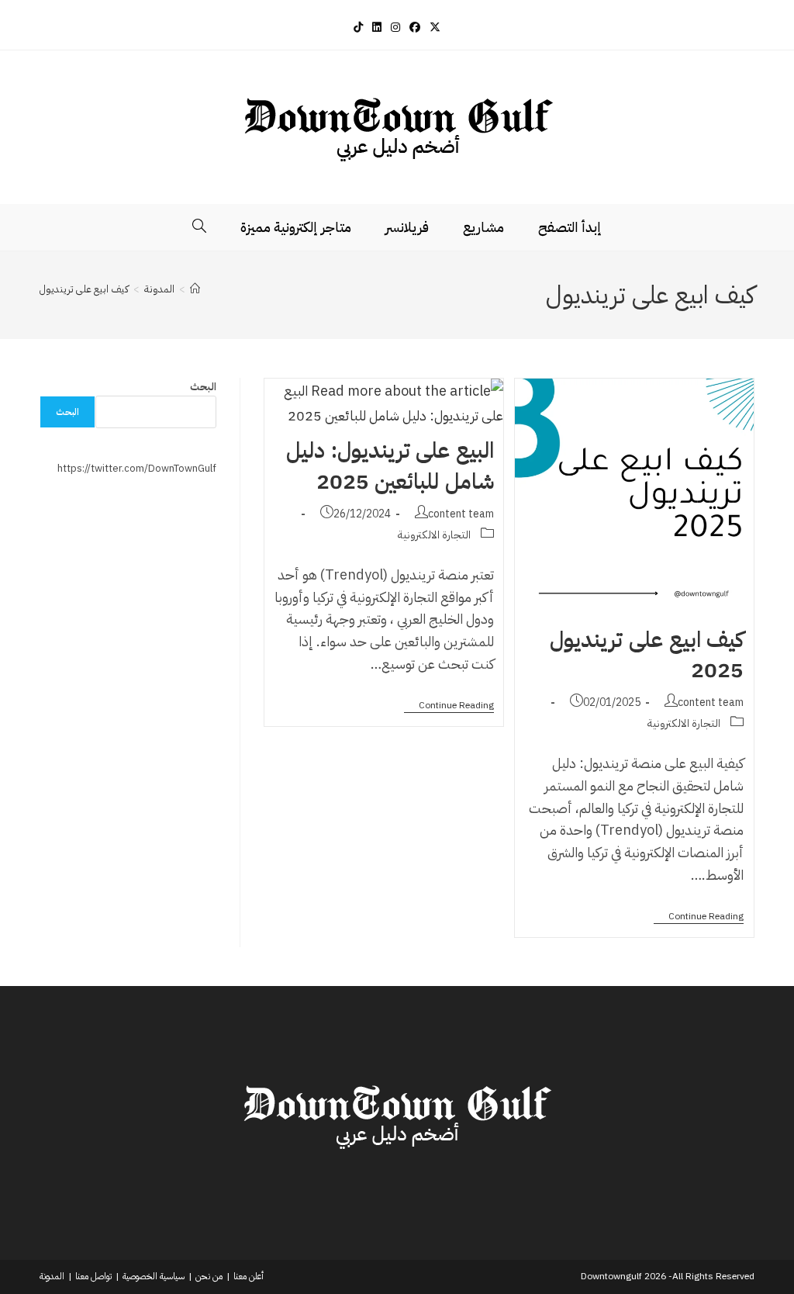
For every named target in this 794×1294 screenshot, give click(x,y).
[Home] (195, 289)
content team (711, 702)
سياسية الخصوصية (154, 1276)
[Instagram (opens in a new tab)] (395, 27)
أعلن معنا (248, 1276)
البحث (203, 386)
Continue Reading (699, 917)
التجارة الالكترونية (683, 723)
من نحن (209, 1276)
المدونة (52, 1276)
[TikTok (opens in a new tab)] (358, 27)
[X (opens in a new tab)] (435, 27)
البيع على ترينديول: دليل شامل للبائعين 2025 (390, 465)
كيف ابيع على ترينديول (84, 289)
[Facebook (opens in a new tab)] (415, 27)
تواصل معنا (93, 1276)
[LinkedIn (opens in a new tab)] (377, 27)
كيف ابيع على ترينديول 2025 (647, 655)
